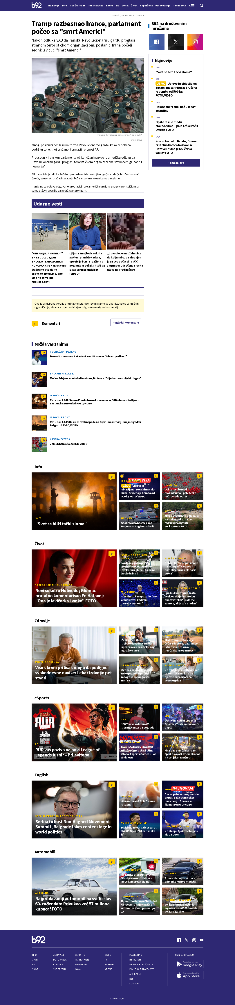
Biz (33, 964)
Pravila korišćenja (141, 964)
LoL (37, 744)
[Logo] (37, 5)
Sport (35, 959)
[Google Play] (189, 964)
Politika (171, 484)
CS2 (123, 719)
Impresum (135, 959)
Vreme (108, 969)
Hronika (127, 518)
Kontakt (134, 983)
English (126, 796)
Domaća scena (131, 742)
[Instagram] (195, 42)
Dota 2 (169, 745)
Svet (38, 518)
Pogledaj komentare (126, 322)
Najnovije (53, 5)
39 (43, 374)
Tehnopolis (82, 959)
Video (108, 954)
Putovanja (59, 959)
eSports (80, 954)
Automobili (81, 964)
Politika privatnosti (141, 969)
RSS (131, 978)
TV (106, 959)
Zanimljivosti (131, 870)
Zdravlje (58, 954)
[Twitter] (176, 42)
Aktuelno (128, 635)
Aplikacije (135, 974)
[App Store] (189, 975)
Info (34, 954)
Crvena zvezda (60, 439)
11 (43, 418)
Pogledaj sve (176, 163)
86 (43, 352)
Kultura (58, 964)
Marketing (135, 954)
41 (43, 439)
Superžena (59, 969)
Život (35, 969)
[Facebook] (156, 42)
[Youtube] (201, 940)
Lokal (78, 969)
